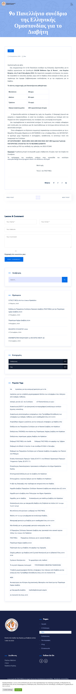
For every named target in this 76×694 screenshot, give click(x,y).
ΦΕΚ (11, 577)
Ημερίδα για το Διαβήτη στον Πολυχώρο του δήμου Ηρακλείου (30, 493)
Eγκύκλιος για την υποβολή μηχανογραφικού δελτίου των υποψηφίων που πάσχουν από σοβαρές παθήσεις (37, 395)
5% (11, 389)
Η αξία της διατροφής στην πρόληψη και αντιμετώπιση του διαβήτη (32, 484)
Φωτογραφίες (45, 640)
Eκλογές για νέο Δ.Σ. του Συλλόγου (21, 402)
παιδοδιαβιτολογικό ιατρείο (38, 590)
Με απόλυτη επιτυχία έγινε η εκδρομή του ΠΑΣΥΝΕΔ (27, 511)
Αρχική (43, 624)
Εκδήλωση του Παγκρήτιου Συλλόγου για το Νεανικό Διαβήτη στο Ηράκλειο (35, 427)
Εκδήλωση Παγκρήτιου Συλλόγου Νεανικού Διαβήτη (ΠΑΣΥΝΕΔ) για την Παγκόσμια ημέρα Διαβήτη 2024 (36, 310)
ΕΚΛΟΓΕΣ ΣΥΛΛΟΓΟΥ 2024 (18, 329)
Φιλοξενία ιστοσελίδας (61, 679)
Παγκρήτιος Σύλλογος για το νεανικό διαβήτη (35, 538)
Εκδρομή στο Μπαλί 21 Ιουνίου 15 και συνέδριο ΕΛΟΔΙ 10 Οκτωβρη (32, 446)
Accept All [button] (18, 689)
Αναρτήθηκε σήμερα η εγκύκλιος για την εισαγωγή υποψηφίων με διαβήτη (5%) (36, 422)
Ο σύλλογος (45, 628)
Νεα (10, 50)
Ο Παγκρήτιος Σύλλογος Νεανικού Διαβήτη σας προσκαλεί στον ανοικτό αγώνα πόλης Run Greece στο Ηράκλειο (36, 532)
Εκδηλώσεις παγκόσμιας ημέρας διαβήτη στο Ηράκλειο (28, 436)
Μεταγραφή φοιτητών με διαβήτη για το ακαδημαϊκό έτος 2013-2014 (32, 520)
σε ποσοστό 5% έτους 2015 (19, 595)
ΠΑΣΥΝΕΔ (13, 538)
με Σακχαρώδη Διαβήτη (17, 590)
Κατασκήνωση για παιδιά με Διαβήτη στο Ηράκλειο (46, 498)
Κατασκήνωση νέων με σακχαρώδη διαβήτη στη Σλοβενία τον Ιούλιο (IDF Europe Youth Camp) (36, 504)
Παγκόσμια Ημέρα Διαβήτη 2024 (19, 320)
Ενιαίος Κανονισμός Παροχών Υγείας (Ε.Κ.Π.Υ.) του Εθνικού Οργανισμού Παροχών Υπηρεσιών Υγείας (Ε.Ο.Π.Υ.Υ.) (37, 460)
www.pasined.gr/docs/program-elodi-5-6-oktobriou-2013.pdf (29, 159)
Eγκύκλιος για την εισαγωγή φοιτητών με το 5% (30, 389)
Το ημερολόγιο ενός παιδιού (38, 560)
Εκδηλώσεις (38, 361)
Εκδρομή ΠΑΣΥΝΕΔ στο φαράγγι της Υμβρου (50, 441)
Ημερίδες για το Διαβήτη (18, 498)
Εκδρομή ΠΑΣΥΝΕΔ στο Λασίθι (20, 441)
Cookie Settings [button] (7, 689)
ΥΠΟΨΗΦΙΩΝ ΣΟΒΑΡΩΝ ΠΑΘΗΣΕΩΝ (48, 565)
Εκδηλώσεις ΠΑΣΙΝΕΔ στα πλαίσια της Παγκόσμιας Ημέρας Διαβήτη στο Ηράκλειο (37, 431)
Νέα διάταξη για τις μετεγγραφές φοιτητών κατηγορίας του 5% (30, 525)
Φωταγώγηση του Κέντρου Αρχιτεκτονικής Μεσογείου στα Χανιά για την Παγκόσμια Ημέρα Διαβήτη (37, 584)
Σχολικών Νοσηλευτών (17, 560)
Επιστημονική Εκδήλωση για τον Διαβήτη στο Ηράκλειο (28, 474)
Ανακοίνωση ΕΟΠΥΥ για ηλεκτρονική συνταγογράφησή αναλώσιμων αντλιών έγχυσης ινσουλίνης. (35, 408)
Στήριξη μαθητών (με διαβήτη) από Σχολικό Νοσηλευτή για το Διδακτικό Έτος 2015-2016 (37, 554)
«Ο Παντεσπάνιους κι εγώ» (45, 402)
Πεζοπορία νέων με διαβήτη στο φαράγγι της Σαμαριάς (28, 548)
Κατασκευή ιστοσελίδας (45, 679)
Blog (43, 644)
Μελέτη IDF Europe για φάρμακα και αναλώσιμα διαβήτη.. (29, 516)
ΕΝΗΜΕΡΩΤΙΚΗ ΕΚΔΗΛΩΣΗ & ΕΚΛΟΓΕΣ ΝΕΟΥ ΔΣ (27, 338)
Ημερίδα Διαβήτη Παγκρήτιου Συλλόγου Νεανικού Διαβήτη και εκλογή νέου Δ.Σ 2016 (38, 488)
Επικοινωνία (45, 648)
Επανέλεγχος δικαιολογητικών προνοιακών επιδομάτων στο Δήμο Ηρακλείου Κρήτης (35, 467)
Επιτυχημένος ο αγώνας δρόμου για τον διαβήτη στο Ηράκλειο (30, 479)
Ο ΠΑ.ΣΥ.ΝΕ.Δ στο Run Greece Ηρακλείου (22, 300)
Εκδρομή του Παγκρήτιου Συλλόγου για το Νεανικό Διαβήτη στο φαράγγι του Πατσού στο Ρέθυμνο (38, 452)
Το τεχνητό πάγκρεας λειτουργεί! (20, 565)
